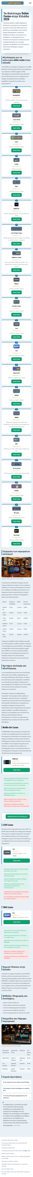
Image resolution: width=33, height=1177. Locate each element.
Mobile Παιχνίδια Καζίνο (8, 1153)
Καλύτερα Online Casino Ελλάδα (10, 1140)
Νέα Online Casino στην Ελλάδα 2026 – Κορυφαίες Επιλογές (14, 1165)
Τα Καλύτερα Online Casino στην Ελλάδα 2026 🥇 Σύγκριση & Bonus (14, 1144)
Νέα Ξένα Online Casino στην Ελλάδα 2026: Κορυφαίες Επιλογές (16, 1172)
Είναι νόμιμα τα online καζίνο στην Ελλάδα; (16, 1082)
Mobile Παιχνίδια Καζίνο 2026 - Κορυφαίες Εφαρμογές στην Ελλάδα (16, 1157)
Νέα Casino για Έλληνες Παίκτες (10, 1161)
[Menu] (30, 3)
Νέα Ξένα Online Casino (7, 1169)
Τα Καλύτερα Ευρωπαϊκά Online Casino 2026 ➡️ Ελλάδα (16, 1150)
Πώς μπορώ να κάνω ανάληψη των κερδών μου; (16, 1089)
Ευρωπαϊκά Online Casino (8, 1147)
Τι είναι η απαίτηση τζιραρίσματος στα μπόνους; (15, 1096)
